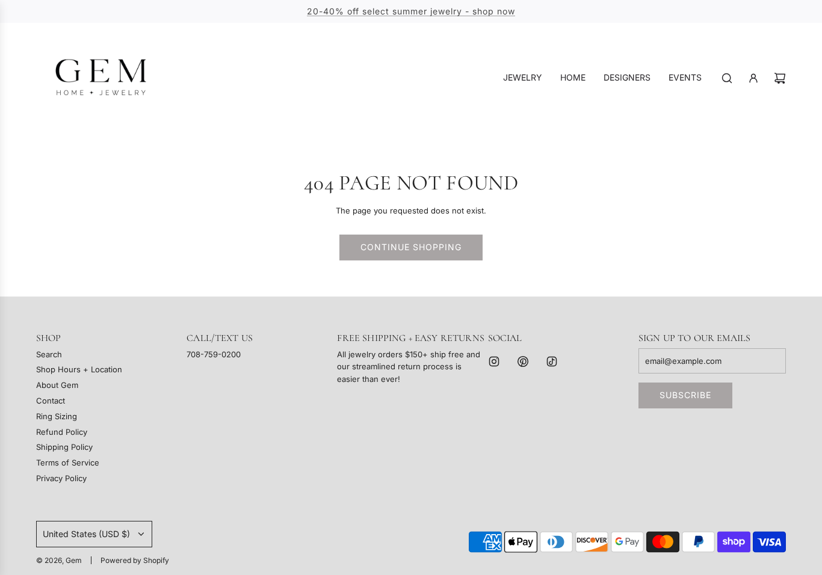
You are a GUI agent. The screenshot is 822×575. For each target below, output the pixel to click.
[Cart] (780, 78)
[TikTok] (552, 361)
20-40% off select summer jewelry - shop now (411, 11)
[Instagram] (494, 361)
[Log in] (753, 78)
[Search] (727, 78)
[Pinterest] (523, 361)
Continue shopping (411, 247)
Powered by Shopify (134, 560)
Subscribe (685, 395)
